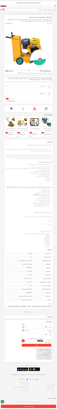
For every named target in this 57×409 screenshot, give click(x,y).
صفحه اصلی (50, 13)
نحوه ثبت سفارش (51, 387)
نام (50, 324)
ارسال (36, 345)
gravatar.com (45, 355)
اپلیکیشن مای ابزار (50, 385)
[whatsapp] (30, 380)
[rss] (24, 380)
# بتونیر (29, 306)
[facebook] (27, 380)
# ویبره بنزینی (43, 306)
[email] (20, 380)
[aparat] (37, 380)
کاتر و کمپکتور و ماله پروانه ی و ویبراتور (34, 13)
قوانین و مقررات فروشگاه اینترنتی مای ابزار (21, 387)
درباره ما (53, 394)
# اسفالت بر (34, 306)
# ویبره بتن (49, 306)
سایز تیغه (49, 87)
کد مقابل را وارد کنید (49, 341)
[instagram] (34, 380)
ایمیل (50, 327)
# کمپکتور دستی (23, 306)
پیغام (50, 334)
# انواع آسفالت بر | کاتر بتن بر (13, 306)
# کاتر (38, 306)
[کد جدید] (23, 340)
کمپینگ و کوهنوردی (24, 383)
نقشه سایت (52, 391)
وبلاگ (53, 383)
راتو (48, 73)
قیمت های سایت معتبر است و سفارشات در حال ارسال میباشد (28, 3)
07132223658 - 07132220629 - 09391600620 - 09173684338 (27, 375)
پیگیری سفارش (26, 389)
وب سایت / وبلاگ (48, 331)
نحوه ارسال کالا (26, 385)
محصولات (45, 13)
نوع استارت (48, 94)
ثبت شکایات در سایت (50, 389)
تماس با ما (27, 391)
